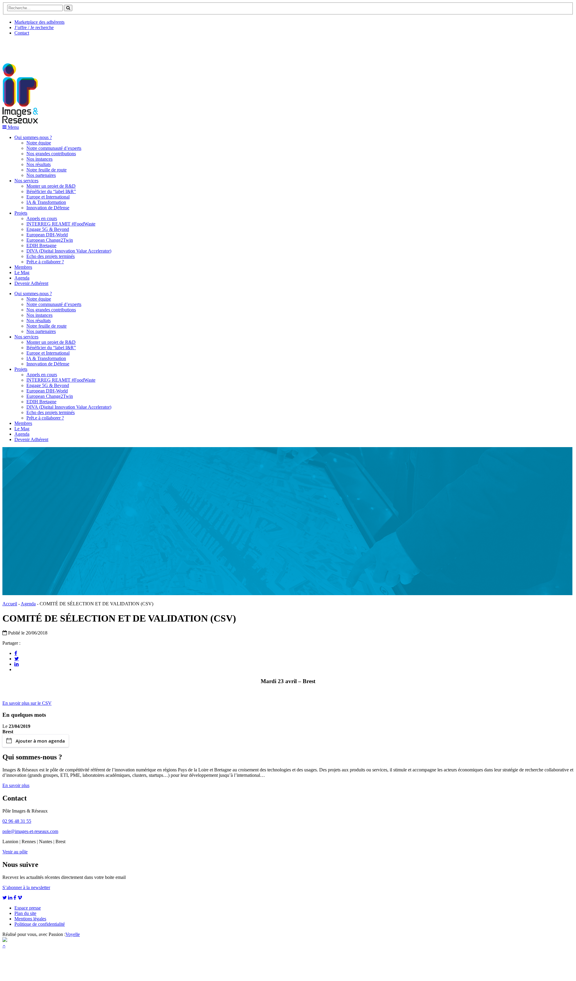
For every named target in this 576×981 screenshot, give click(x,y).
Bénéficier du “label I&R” (51, 191)
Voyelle (72, 934)
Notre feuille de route (46, 169)
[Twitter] (16, 658)
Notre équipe (38, 142)
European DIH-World (47, 234)
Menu (13, 127)
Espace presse (27, 907)
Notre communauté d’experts (53, 148)
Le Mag (21, 272)
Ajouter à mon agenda (40, 741)
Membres (23, 267)
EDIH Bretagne (41, 245)
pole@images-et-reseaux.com (30, 831)
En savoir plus (15, 785)
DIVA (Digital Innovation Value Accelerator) (68, 250)
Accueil (9, 603)
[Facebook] (15, 653)
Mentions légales (30, 918)
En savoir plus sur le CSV (27, 703)
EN (25, 47)
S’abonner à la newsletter (26, 887)
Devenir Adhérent (31, 283)
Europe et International (48, 196)
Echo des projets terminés (50, 256)
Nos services (26, 180)
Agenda (21, 277)
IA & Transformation (46, 202)
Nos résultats (38, 164)
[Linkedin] (16, 664)
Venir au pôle (15, 851)
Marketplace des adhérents (39, 22)
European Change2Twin (49, 240)
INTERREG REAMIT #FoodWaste (60, 223)
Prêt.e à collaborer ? (45, 261)
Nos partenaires (41, 175)
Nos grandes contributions (51, 153)
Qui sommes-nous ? (33, 137)
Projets (20, 213)
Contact (21, 32)
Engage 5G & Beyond (47, 229)
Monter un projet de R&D (51, 186)
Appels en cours (41, 218)
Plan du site (25, 913)
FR (47, 47)
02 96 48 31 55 (16, 821)
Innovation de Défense (47, 207)
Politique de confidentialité (39, 924)
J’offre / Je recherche (34, 27)
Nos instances (39, 159)
